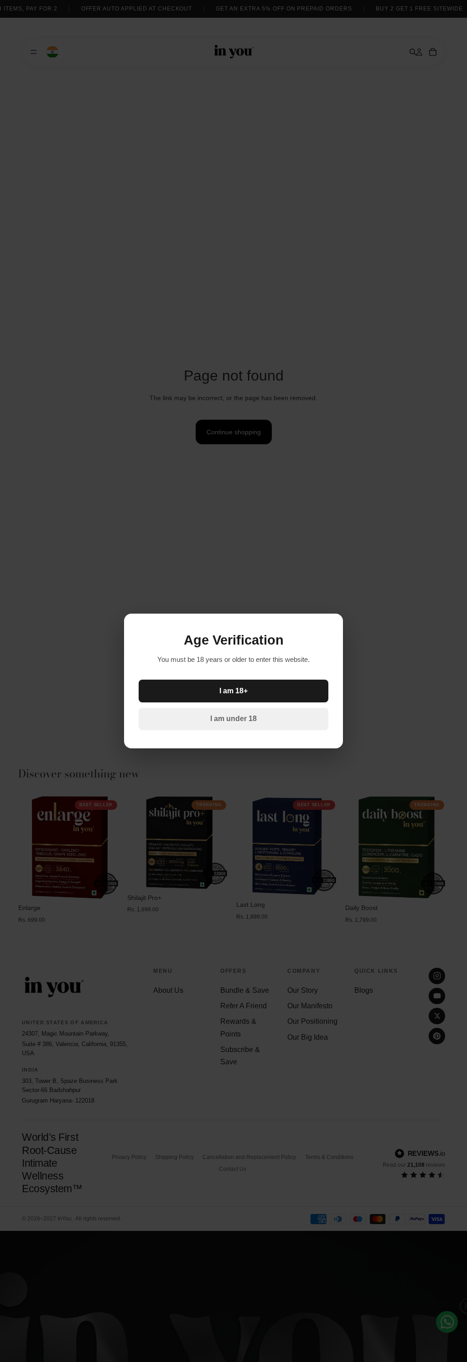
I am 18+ (233, 691)
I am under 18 (233, 718)
